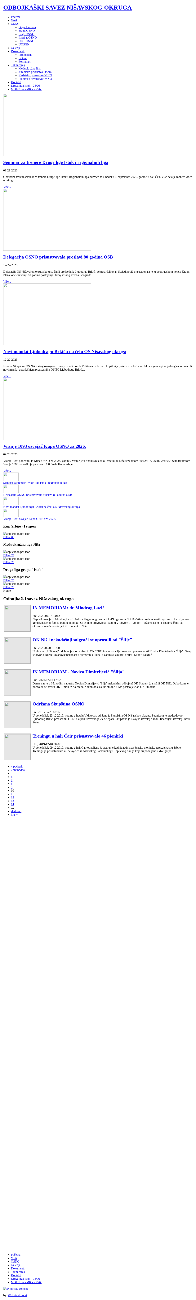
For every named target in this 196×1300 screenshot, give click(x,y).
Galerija (15, 1265)
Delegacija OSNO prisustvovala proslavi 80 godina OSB (58, 257)
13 (12, 800)
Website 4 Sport (17, 1295)
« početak (17, 766)
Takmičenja (18, 1271)
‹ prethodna (18, 770)
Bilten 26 (8, 562)
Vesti (14, 1258)
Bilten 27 (8, 555)
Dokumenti (17, 1268)
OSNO (15, 1261)
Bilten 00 (8, 537)
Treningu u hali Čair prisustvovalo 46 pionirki (78, 736)
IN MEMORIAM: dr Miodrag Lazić (69, 607)
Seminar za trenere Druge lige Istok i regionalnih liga (55, 162)
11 (12, 794)
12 (12, 797)
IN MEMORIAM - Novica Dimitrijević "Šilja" (79, 671)
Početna (15, 1254)
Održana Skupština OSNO (59, 703)
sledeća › (16, 811)
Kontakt (16, 1275)
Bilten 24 (8, 587)
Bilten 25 (8, 580)
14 (12, 804)
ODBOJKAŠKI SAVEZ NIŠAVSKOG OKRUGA (67, 7)
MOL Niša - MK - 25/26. (26, 1282)
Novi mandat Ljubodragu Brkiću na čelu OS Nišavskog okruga (64, 351)
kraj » (14, 814)
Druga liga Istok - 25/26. (26, 1278)
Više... (7, 186)
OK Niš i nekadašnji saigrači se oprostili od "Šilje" (82, 639)
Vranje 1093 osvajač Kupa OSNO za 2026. (44, 446)
